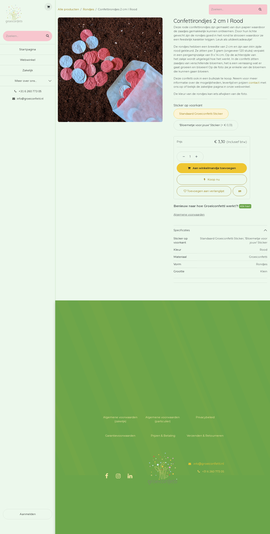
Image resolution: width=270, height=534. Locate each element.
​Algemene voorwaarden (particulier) (162, 419)
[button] (212, 168)
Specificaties (182, 230)
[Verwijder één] (182, 157)
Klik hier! (245, 206)
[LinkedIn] (130, 475)
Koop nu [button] (213, 179)
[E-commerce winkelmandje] (48, 7)
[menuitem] (27, 49)
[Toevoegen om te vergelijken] (240, 191)
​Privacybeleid (205, 417)
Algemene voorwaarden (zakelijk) (120, 419)
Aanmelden (28, 514)
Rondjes (88, 9)
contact (254, 82)
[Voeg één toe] (198, 157)
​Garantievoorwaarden (120, 435)
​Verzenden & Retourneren (205, 435)
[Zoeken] (46, 36)
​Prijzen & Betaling (163, 435)
